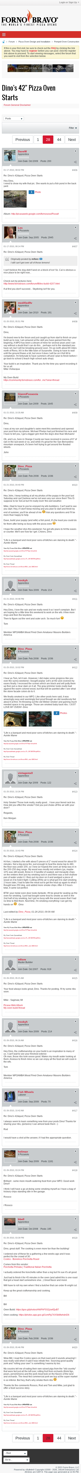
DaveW (22, 151)
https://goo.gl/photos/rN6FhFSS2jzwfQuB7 (37, 1309)
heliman (23, 1151)
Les (20, 227)
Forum (12, 42)
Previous (22, 140)
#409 (74, 412)
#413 (74, 791)
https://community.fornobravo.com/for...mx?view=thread (31, 380)
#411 (74, 599)
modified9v (25, 302)
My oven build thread (14, 1008)
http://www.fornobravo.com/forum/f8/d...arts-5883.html (21, 567)
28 (48, 140)
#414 (74, 851)
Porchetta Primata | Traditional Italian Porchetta (28, 1267)
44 (59, 140)
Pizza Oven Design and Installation (34, 42)
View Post (41, 259)
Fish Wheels (26, 1091)
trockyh (23, 580)
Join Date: (23, 161)
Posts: (43, 161)
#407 (74, 246)
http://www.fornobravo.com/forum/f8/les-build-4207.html (32, 283)
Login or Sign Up (68, 2)
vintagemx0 (25, 772)
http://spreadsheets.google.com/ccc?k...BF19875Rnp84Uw (22, 559)
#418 (74, 1170)
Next (72, 140)
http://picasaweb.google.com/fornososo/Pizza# (35, 214)
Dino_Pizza (25, 466)
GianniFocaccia (28, 394)
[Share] (75, 162)
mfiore (22, 959)
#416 (74, 1040)
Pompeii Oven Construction (66, 42)
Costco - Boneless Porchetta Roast (21, 1259)
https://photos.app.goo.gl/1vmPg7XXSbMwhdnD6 (44, 1315)
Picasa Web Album (13, 1005)
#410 (74, 485)
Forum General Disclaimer (17, 105)
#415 (74, 978)
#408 (74, 321)
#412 (74, 667)
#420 (74, 1347)
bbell (21, 1219)
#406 (74, 170)
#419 (74, 1238)
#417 (74, 1110)
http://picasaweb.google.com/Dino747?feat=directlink (20, 551)
